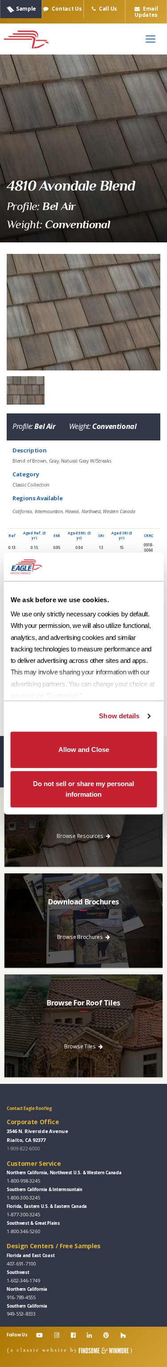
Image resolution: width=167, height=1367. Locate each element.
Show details (119, 716)
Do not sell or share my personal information (83, 789)
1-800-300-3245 (23, 1197)
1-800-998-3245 (23, 1180)
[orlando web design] (70, 1350)
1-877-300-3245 (23, 1214)
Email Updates (146, 11)
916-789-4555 (21, 1297)
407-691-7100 (21, 1263)
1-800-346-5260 (23, 1231)
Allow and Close (83, 749)
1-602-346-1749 (23, 1280)
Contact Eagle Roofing (29, 1108)
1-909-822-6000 (23, 1148)
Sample (26, 8)
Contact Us (66, 8)
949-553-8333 (21, 1313)
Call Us (107, 8)
